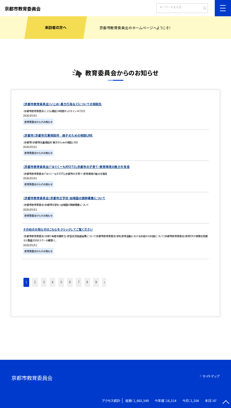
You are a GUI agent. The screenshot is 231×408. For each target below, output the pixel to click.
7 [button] (78, 282)
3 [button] (44, 282)
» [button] (104, 282)
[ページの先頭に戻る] (225, 402)
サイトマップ (211, 376)
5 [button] (61, 282)
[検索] (202, 8)
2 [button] (35, 282)
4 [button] (52, 282)
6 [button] (70, 282)
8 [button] (87, 282)
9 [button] (96, 282)
